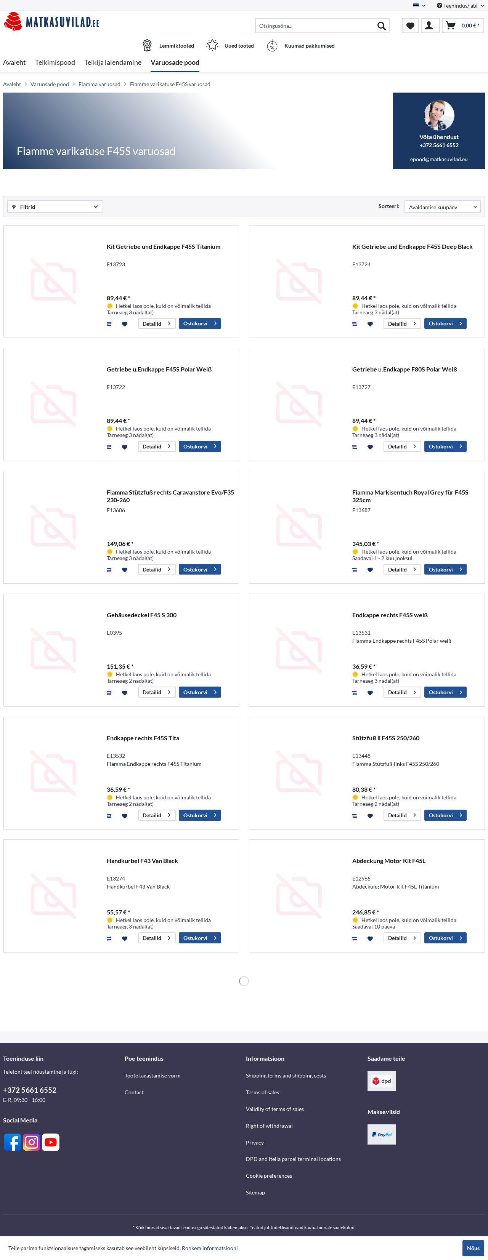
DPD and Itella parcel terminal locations (293, 1159)
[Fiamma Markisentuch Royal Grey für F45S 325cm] (299, 527)
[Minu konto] (430, 25)
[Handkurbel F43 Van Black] (53, 896)
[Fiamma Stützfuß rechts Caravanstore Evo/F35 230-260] (53, 527)
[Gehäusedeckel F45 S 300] (53, 650)
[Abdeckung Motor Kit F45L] (299, 896)
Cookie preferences (269, 1175)
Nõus (473, 1248)
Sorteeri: (389, 206)
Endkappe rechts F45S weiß (390, 614)
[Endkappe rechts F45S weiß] (299, 650)
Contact (134, 1092)
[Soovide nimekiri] (410, 25)
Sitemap (255, 1192)
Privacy (255, 1142)
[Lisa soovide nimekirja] (125, 323)
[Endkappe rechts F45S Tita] (53, 773)
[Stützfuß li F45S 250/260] (299, 773)
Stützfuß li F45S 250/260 (385, 737)
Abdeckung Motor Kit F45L (388, 860)
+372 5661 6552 (29, 1089)
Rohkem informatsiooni (210, 1248)
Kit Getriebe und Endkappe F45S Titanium (163, 246)
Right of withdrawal (269, 1125)
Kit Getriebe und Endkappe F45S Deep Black (412, 246)
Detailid (152, 323)
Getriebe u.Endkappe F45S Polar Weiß (159, 369)
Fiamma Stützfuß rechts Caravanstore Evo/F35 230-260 (170, 495)
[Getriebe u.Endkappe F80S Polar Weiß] (299, 404)
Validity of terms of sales (275, 1109)
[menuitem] (322, 25)
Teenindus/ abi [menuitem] (460, 5)
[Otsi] (382, 25)
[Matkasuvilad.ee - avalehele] (63, 21)
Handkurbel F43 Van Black (142, 860)
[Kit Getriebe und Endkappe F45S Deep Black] (299, 281)
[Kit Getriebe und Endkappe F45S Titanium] (53, 281)
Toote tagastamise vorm (153, 1075)
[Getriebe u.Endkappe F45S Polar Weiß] (53, 404)
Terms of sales (262, 1092)
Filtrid (27, 206)
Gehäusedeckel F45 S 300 (142, 614)
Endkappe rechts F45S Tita (143, 737)
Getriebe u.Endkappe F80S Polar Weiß (404, 369)
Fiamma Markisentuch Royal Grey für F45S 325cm (410, 495)
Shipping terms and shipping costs (286, 1075)
